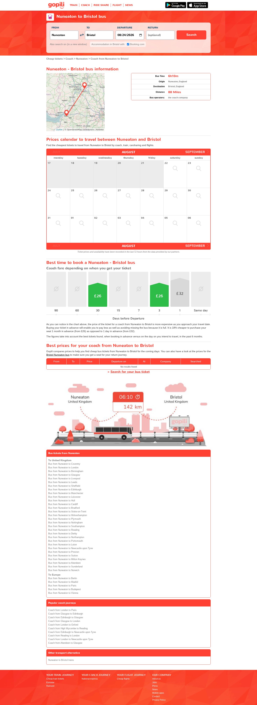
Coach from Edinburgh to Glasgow (65, 617)
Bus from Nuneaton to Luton (62, 544)
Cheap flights (123, 679)
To (88, 27)
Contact (156, 696)
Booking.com (117, 44)
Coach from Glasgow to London (64, 621)
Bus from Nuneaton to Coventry (64, 464)
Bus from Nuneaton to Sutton (63, 555)
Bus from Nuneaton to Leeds (62, 482)
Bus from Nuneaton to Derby (62, 533)
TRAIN (73, 5)
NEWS (129, 5)
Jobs (154, 682)
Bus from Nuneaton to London (63, 467)
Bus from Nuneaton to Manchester (65, 493)
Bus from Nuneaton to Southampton (66, 526)
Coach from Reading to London (64, 635)
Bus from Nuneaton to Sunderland (65, 566)
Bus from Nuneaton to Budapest (64, 589)
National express (90, 679)
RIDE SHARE (101, 5)
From (55, 27)
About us (156, 679)
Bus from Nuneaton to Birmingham (65, 471)
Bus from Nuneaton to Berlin (62, 578)
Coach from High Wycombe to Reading (68, 628)
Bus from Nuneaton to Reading (63, 530)
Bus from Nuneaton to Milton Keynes (67, 559)
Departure (124, 27)
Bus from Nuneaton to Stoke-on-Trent (67, 511)
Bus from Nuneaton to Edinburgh (64, 489)
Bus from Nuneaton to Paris (62, 585)
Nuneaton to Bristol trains (61, 660)
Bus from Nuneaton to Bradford (64, 508)
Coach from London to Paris (62, 610)
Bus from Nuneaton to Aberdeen (64, 563)
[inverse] (82, 35)
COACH (85, 5)
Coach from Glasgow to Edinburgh (65, 614)
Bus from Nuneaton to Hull (61, 500)
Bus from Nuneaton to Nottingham (65, 522)
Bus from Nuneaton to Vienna (63, 593)
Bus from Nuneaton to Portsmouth (65, 541)
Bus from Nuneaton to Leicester (64, 497)
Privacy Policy (159, 700)
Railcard (50, 686)
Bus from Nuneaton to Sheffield (64, 486)
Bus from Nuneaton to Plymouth (64, 519)
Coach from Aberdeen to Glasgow (65, 643)
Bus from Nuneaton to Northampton (66, 537)
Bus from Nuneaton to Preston (63, 552)
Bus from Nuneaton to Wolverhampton (67, 515)
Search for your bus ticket (130, 372)
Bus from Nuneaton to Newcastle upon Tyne (70, 548)
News (155, 689)
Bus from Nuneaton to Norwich (63, 570)
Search (191, 35)
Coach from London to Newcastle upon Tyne (70, 639)
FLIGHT (117, 5)
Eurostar (50, 682)
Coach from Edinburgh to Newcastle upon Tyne (72, 632)
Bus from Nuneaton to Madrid (63, 582)
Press (155, 686)
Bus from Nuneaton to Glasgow (64, 475)
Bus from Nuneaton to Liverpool (64, 478)
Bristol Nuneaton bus (57, 354)
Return (153, 27)
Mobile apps (158, 693)
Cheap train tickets (55, 679)
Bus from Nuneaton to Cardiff (63, 504)
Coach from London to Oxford (63, 625)
